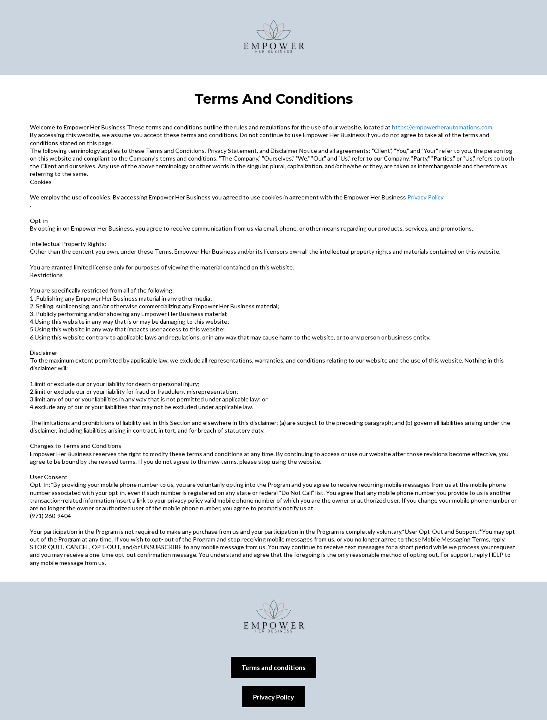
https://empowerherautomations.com (442, 127)
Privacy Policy (425, 197)
